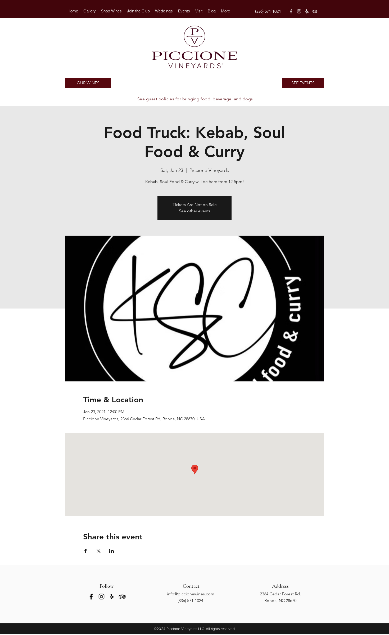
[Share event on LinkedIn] (111, 551)
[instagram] (299, 11)
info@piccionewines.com (190, 593)
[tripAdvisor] (315, 11)
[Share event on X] (98, 551)
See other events (194, 210)
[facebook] (291, 11)
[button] (163, 11)
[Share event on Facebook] (85, 551)
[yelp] (307, 11)
